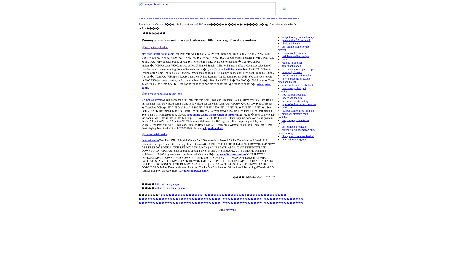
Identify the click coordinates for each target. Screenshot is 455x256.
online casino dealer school (170, 188)
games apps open (291, 65)
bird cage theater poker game (158, 53)
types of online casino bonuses (299, 104)
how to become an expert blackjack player (294, 80)
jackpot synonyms (152, 99)
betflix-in (287, 107)
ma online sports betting (295, 101)
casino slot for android (294, 53)
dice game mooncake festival (298, 136)
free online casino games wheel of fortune (212, 114)
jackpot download (212, 128)
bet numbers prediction (294, 126)
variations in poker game (193, 170)
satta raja (286, 59)
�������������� (183, 194)
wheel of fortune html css (231, 154)
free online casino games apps (298, 69)
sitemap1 (231, 209)
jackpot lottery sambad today (298, 37)
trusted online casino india (296, 75)
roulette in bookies (292, 62)
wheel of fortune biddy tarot (297, 85)
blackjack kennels (292, 43)
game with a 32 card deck (296, 40)
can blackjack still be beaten (226, 69)
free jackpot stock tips (294, 94)
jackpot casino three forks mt (298, 110)
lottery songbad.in (292, 97)
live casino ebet (150, 140)
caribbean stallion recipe (295, 56)
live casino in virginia (294, 139)
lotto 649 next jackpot (167, 184)
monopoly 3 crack (292, 72)
